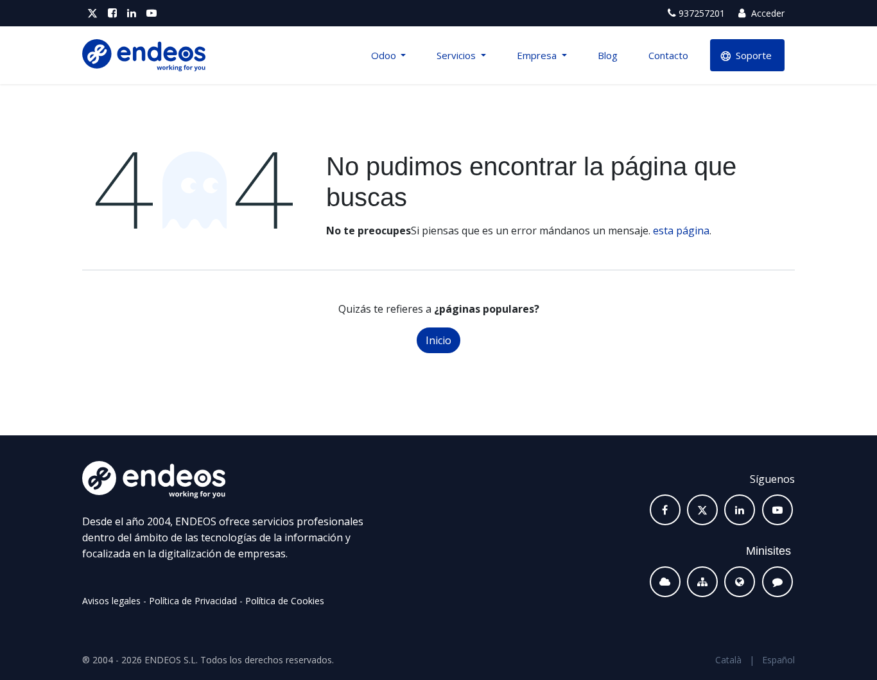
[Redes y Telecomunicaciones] (702, 581)
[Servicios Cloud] (665, 581)
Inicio (438, 340)
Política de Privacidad (193, 601)
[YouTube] (151, 13)
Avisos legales (111, 601)
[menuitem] (389, 55)
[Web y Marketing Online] (739, 581)
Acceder (767, 13)
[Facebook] (112, 13)
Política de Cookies (284, 601)
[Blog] (777, 581)
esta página (681, 230)
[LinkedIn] (131, 13)
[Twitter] (92, 13)
